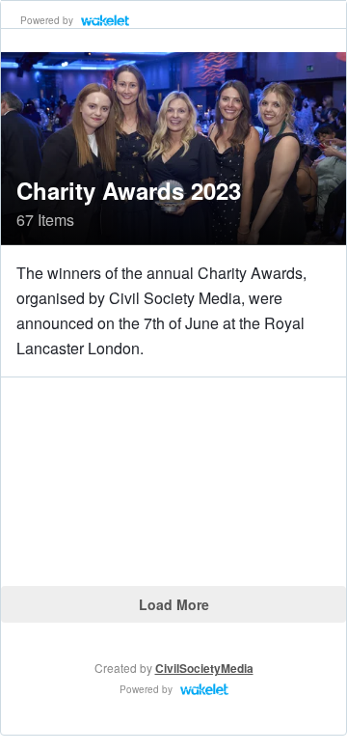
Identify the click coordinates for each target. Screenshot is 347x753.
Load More (174, 604)
